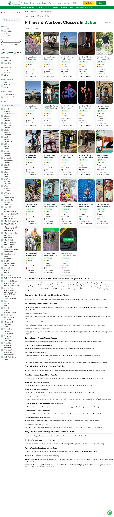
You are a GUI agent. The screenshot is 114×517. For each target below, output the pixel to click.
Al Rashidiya (7, 165)
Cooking (39, 7)
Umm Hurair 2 (8, 347)
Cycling (47, 16)
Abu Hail (6, 109)
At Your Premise (9, 94)
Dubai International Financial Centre (10, 224)
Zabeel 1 (6, 359)
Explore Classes (35, 3)
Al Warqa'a (7, 193)
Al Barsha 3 (7, 127)
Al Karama (7, 139)
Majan (6, 301)
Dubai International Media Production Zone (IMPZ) (12, 227)
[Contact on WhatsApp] (109, 512)
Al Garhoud (7, 132)
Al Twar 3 (7, 190)
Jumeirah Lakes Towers (11, 285)
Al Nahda (7, 146)
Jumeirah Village (9, 290)
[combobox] (26, 3)
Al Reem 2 (7, 169)
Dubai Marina (8, 237)
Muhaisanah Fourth (10, 312)
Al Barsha (7, 120)
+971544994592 (75, 3)
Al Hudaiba (7, 134)
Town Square (8, 340)
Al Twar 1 (6, 186)
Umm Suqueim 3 (9, 354)
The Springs (7, 336)
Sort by (107, 22)
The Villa (6, 338)
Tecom (6, 326)
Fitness (40, 16)
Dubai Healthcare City (11, 221)
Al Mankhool (8, 141)
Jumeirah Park (8, 288)
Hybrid (6, 75)
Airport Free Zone (9, 113)
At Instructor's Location (11, 97)
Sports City (7, 324)
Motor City (7, 308)
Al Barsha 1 (7, 123)
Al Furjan (6, 130)
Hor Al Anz (7, 261)
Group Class (8, 63)
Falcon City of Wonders (11, 249)
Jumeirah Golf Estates (11, 281)
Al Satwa (7, 181)
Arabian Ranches (9, 197)
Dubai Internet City (10, 230)
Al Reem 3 (7, 172)
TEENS (11, 53)
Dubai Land (7, 235)
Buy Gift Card (88, 3)
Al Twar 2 (7, 188)
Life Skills (55, 7)
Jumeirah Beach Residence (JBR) (12, 278)
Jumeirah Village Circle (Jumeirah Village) (11, 293)
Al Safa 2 (7, 179)
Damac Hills (7, 207)
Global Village (8, 251)
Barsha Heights (8, 200)
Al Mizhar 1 (7, 144)
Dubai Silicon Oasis (10, 242)
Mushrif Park (8, 315)
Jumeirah (7, 270)
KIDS (5, 53)
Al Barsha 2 (7, 125)
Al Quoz (6, 151)
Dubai (26, 11)
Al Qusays (7, 162)
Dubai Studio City (9, 244)
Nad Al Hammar (9, 317)
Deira (5, 209)
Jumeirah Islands (9, 283)
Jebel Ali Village (9, 265)
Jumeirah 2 (7, 275)
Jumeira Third (8, 268)
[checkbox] (2, 28)
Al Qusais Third (8, 160)
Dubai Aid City (8, 216)
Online (6, 70)
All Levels (7, 35)
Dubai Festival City (10, 218)
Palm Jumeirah (8, 322)
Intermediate (8, 31)
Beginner (6, 28)
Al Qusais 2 (7, 155)
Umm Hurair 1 (8, 345)
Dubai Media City (9, 240)
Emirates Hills (8, 247)
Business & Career (67, 7)
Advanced (7, 33)
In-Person (7, 72)
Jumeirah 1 (7, 272)
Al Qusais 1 (7, 153)
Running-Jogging (30, 16)
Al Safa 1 (6, 176)
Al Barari (6, 118)
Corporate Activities (48, 3)
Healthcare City (9, 258)
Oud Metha (7, 319)
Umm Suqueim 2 (9, 352)
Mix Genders (8, 85)
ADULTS (19, 53)
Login (101, 3)
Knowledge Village (10, 298)
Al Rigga (6, 174)
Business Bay (8, 204)
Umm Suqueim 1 (9, 350)
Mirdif (5, 305)
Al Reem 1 (7, 167)
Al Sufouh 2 (7, 183)
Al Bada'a (7, 116)
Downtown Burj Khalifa (11, 214)
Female (6, 87)
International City (9, 263)
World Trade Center (10, 357)
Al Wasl (6, 195)
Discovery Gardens (10, 211)
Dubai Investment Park (11, 233)
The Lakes (7, 331)
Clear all (15, 13)
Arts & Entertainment (27, 7)
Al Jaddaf (7, 137)
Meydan (6, 303)
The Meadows (8, 333)
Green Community (10, 254)
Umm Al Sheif (8, 343)
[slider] (2, 42)
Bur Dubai (7, 202)
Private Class (8, 60)
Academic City (8, 111)
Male (5, 82)
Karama (6, 296)
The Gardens (8, 329)
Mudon (6, 310)
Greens (6, 256)
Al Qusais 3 (7, 158)
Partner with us (61, 3)
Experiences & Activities (84, 7)
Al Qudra (6, 148)
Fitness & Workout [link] (45, 11)
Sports (47, 7)
